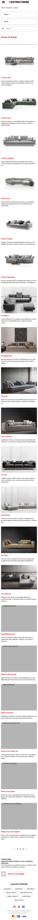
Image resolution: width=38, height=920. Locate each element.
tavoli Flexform (26, 896)
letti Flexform (19, 889)
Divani (16, 8)
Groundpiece (7, 889)
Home (3, 8)
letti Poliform (31, 889)
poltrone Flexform (11, 892)
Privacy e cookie (14, 913)
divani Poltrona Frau (26, 892)
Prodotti (9, 8)
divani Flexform (19, 900)
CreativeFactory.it (23, 913)
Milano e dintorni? (12, 896)
